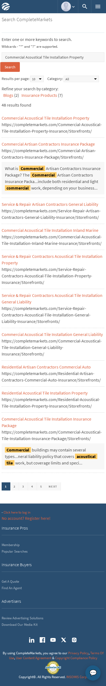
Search (10, 67)
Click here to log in (17, 512)
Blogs (8, 95)
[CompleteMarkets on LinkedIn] (32, 640)
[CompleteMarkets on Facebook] (42, 640)
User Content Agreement (33, 658)
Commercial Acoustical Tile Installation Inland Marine (50, 230)
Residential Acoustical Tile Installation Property (45, 393)
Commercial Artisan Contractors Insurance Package (48, 144)
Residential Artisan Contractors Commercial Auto (46, 367)
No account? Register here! (26, 518)
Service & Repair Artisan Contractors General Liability (50, 204)
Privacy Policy (78, 653)
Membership (11, 545)
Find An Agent (12, 588)
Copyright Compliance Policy (76, 658)
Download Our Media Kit (20, 624)
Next (53, 486)
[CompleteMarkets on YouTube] (53, 640)
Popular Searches (14, 551)
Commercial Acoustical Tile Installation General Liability (52, 334)
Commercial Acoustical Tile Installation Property (45, 118)
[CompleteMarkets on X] (63, 640)
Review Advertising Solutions (22, 618)
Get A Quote (10, 581)
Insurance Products (39, 95)
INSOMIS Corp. (77, 677)
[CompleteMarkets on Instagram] (74, 640)
